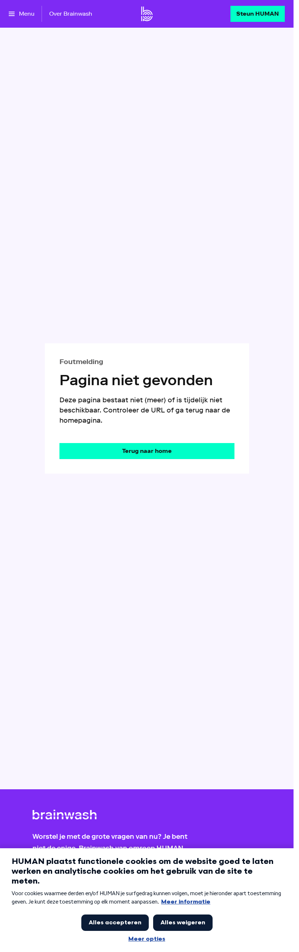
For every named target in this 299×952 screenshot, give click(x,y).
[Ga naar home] (147, 14)
